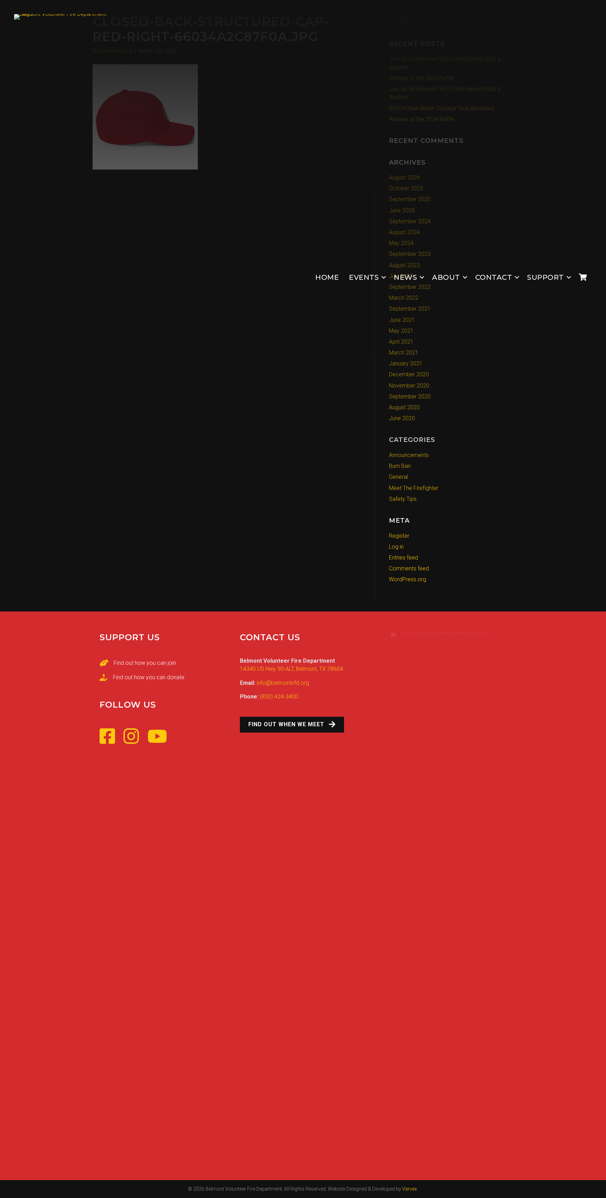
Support (545, 277)
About (446, 277)
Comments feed (409, 568)
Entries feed (403, 557)
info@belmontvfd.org (283, 683)
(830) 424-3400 (279, 696)
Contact (493, 277)
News (405, 277)
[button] (384, 277)
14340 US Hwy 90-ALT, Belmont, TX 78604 (291, 669)
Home (327, 277)
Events (364, 277)
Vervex (409, 1189)
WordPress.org (407, 579)
